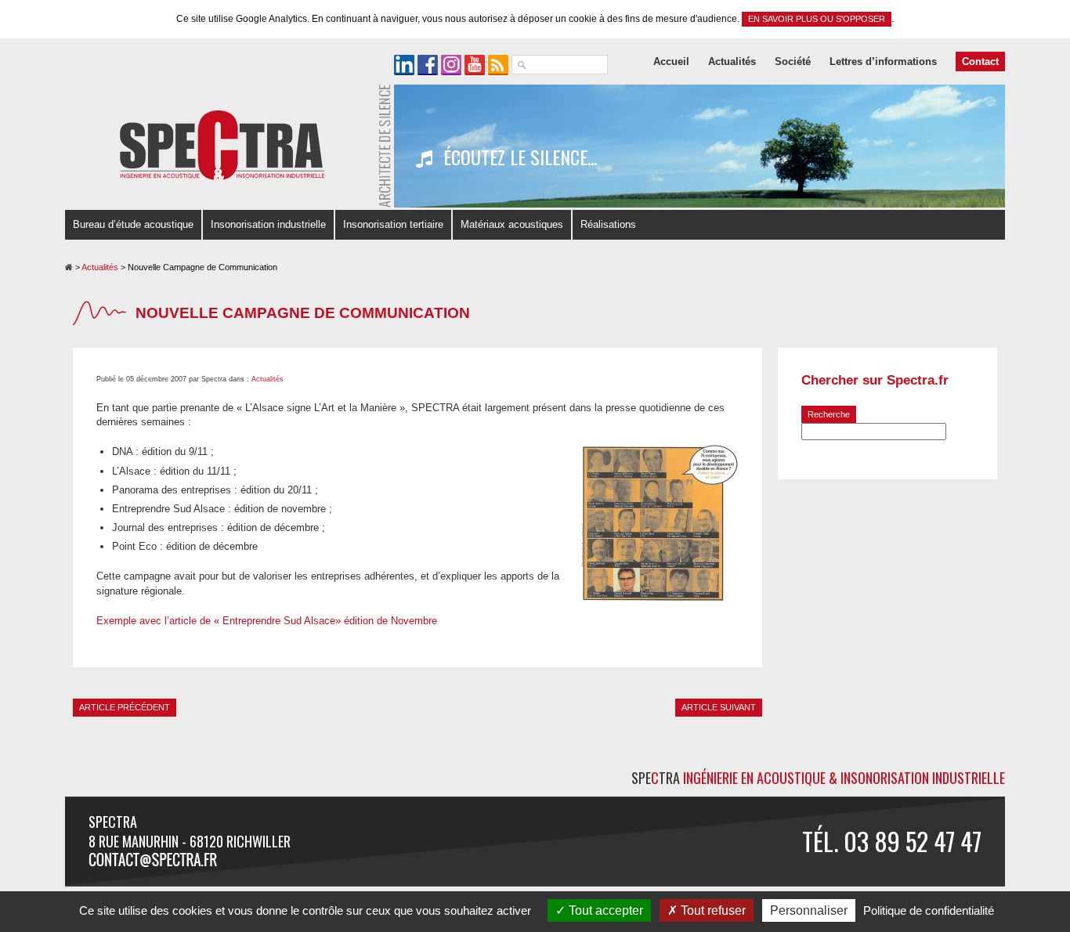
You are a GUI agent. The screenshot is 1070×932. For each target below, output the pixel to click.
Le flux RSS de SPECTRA (498, 65)
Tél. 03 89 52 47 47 (891, 840)
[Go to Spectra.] (69, 267)
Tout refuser (712, 910)
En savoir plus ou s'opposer (816, 18)
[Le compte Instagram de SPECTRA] (451, 65)
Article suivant (718, 707)
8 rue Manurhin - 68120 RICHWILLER (190, 841)
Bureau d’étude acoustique (133, 224)
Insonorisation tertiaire (393, 224)
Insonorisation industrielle (268, 224)
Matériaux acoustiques (512, 224)
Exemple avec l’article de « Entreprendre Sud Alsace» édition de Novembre (266, 621)
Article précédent (124, 707)
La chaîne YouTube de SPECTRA (475, 65)
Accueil (671, 61)
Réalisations (608, 224)
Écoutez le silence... (518, 157)
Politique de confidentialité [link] (928, 910)
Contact (980, 61)
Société (793, 61)
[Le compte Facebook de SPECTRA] (428, 65)
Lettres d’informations (883, 61)
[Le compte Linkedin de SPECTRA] (404, 65)
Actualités (732, 61)
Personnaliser (809, 910)
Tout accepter (604, 910)
